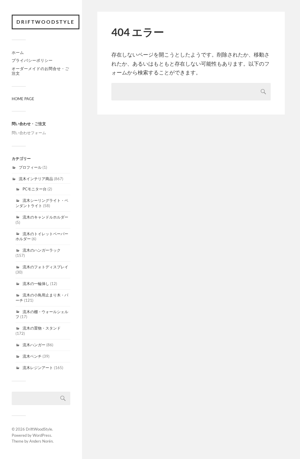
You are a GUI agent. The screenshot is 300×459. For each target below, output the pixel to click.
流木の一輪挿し (36, 283)
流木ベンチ (32, 356)
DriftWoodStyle (45, 22)
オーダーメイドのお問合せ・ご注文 (40, 71)
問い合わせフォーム (29, 132)
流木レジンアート (38, 367)
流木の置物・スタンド (42, 328)
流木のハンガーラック (42, 250)
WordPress (42, 435)
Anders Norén (41, 441)
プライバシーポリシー (32, 60)
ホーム (18, 52)
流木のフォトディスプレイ (45, 267)
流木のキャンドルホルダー (45, 217)
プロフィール (30, 167)
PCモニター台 (35, 189)
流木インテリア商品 (36, 178)
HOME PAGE (23, 98)
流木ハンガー (34, 344)
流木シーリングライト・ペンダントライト (42, 203)
